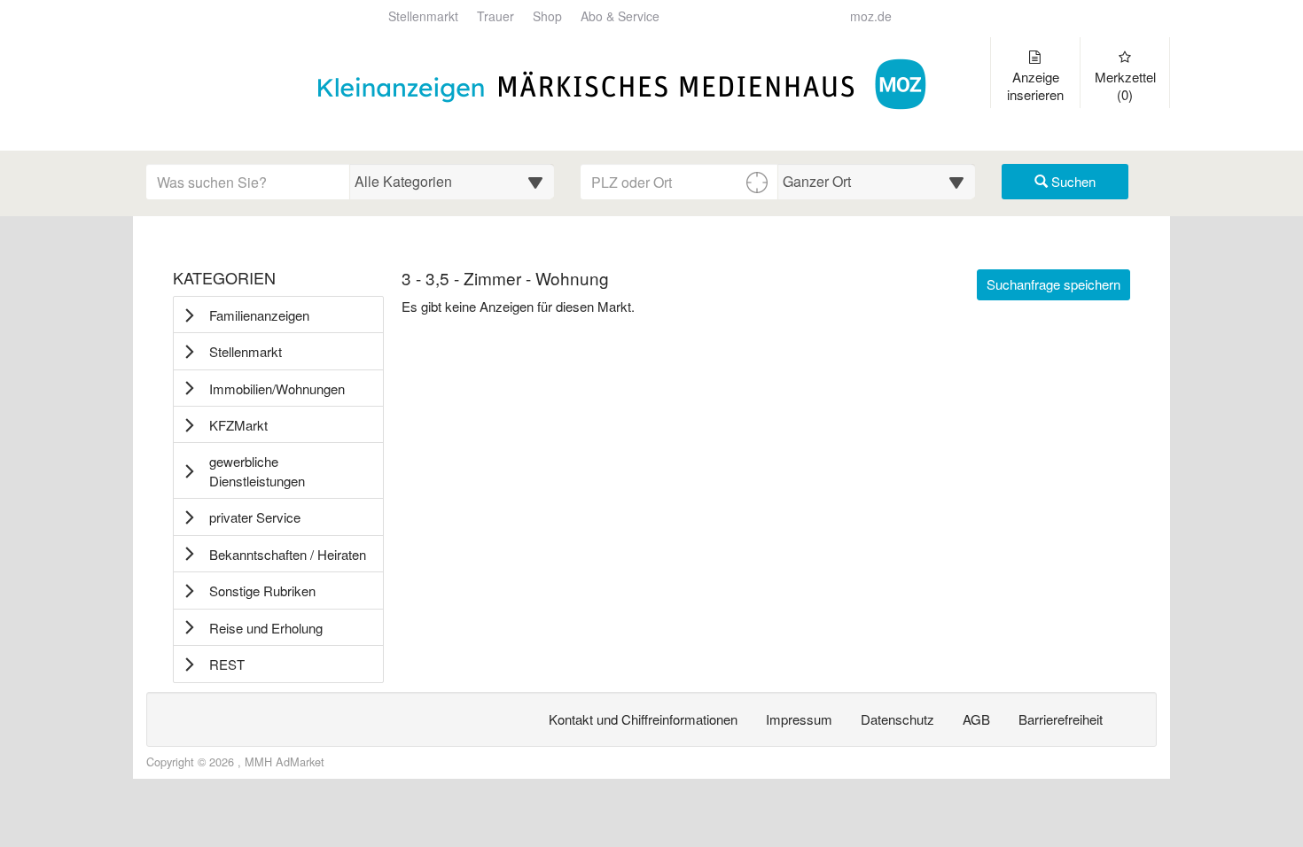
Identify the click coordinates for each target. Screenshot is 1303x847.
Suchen (1072, 181)
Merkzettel (1125, 85)
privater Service (254, 517)
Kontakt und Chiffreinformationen (643, 719)
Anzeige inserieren (1035, 85)
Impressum (799, 719)
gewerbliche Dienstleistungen (257, 470)
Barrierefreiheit (1060, 719)
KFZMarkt (238, 425)
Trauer (495, 16)
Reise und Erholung (266, 627)
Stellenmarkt (423, 16)
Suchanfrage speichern (1053, 284)
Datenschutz (897, 719)
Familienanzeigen (259, 315)
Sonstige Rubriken (262, 590)
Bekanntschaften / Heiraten (287, 554)
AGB (976, 719)
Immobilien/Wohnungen (277, 388)
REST (227, 664)
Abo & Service (620, 16)
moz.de (871, 16)
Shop (547, 16)
